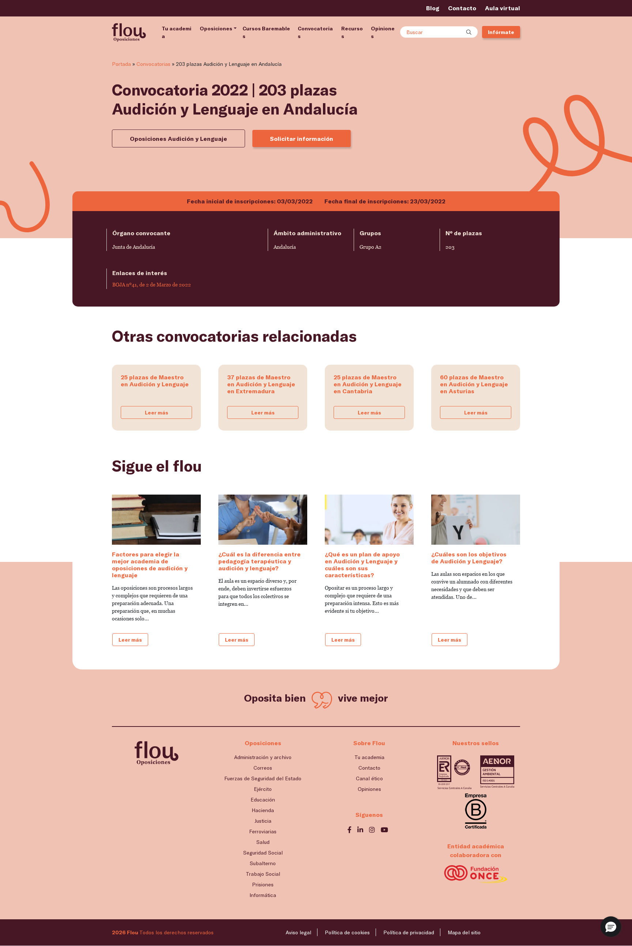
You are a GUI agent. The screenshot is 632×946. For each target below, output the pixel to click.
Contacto (462, 7)
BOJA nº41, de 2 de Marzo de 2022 (151, 285)
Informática (262, 895)
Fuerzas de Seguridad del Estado (262, 778)
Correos (262, 768)
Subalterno (263, 863)
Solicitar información (301, 138)
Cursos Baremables (266, 32)
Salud (263, 842)
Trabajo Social (263, 874)
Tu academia (176, 32)
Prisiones (263, 884)
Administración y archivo (262, 757)
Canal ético (369, 778)
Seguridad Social (263, 852)
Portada (121, 64)
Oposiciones (216, 28)
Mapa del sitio (464, 932)
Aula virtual (502, 7)
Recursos (352, 32)
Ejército (263, 789)
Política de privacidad (408, 932)
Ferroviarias (262, 831)
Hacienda (263, 810)
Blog (432, 7)
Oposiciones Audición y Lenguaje (178, 138)
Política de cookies (347, 932)
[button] (611, 926)
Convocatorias (315, 32)
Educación (263, 799)
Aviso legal (298, 932)
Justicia (263, 821)
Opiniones (383, 32)
